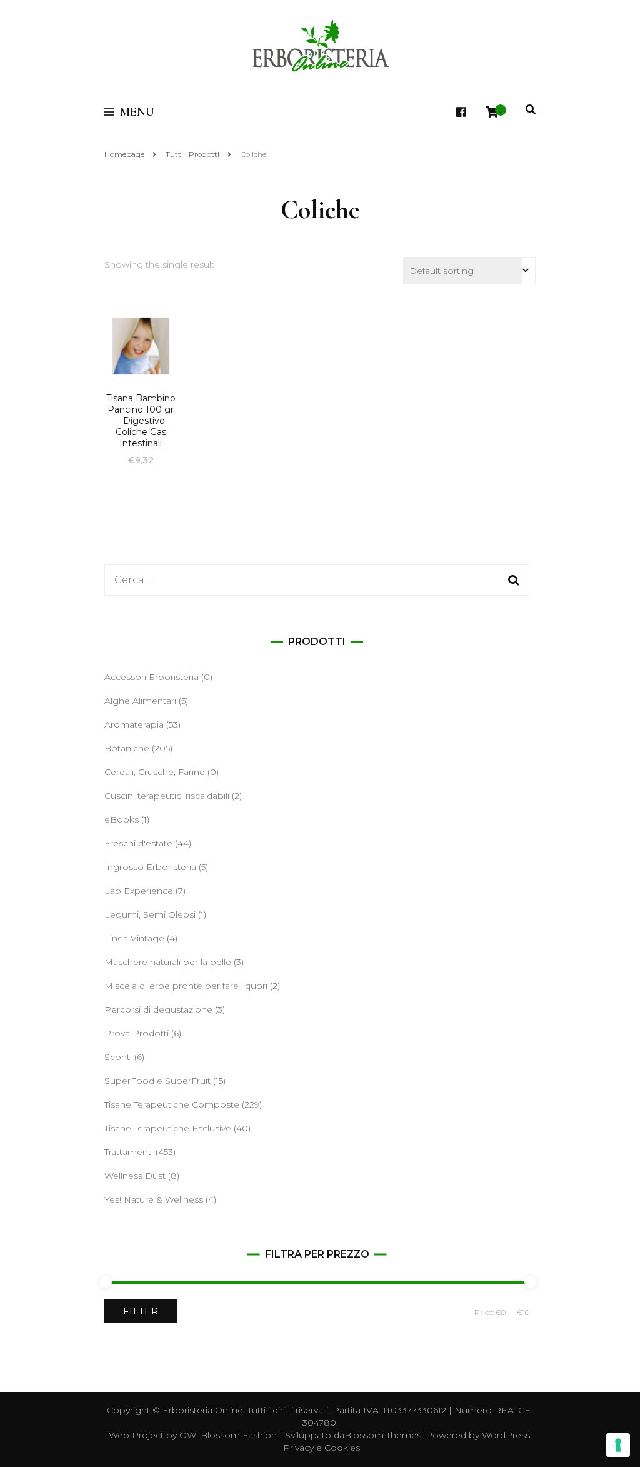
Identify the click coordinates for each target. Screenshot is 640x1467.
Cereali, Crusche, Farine (154, 772)
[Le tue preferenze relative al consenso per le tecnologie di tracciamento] (618, 1445)
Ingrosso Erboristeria (150, 867)
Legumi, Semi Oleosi (150, 914)
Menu (137, 111)
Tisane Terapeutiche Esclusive (167, 1128)
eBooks (121, 819)
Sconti (118, 1057)
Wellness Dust (135, 1175)
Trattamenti (128, 1152)
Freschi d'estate (138, 843)
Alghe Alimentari (140, 700)
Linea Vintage (134, 938)
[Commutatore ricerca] (531, 109)
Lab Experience (138, 890)
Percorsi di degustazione (158, 1009)
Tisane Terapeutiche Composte (171, 1104)
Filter (141, 1311)
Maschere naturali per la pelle (167, 962)
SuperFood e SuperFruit (157, 1080)
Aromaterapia (134, 724)
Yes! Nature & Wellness (153, 1199)
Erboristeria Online (202, 1410)
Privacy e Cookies (321, 1447)
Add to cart (140, 363)
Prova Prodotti (136, 1033)
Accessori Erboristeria (151, 677)
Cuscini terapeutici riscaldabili (166, 795)
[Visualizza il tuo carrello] (492, 112)
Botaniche (126, 748)
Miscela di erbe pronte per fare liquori (186, 985)
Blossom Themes (382, 1435)
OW (187, 1435)
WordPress (506, 1435)
